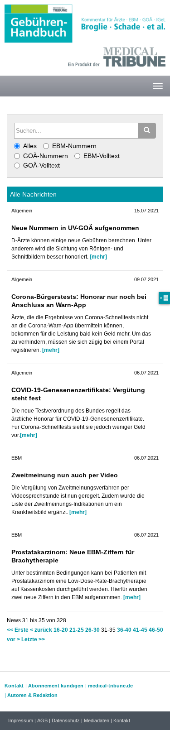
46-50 (156, 630)
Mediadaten (96, 720)
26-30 (92, 630)
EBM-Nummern (74, 145)
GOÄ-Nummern (45, 155)
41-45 (140, 630)
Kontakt (14, 685)
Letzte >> (33, 639)
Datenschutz (66, 720)
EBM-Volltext (101, 155)
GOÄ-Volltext (41, 165)
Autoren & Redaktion (32, 695)
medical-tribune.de (110, 685)
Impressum (20, 720)
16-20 (60, 630)
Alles (30, 145)
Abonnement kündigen (55, 685)
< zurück (41, 630)
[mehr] (98, 257)
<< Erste (18, 630)
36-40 (124, 630)
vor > (13, 639)
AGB (42, 720)
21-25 (76, 630)
